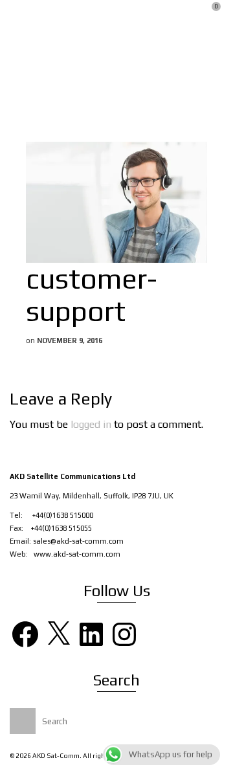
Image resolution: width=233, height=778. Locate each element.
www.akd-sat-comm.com (77, 554)
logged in (91, 424)
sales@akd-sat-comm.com (78, 541)
